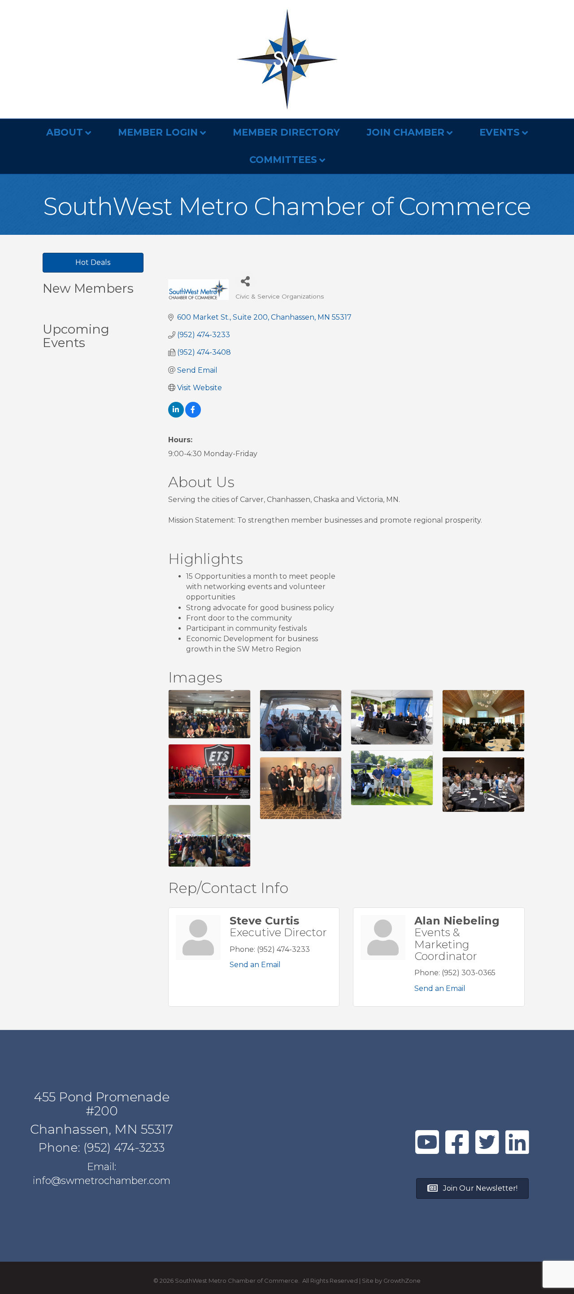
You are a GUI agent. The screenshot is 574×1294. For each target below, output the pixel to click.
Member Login (158, 132)
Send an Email (255, 964)
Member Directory (286, 132)
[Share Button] (245, 281)
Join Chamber (405, 132)
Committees (283, 159)
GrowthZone (402, 1280)
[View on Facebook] (193, 415)
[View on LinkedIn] (176, 415)
